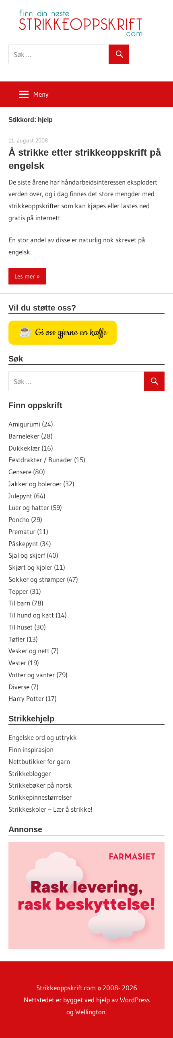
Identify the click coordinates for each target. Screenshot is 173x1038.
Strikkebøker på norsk (40, 785)
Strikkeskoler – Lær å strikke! (50, 809)
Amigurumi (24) (30, 424)
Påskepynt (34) (29, 543)
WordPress (135, 999)
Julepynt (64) (26, 496)
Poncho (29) (25, 519)
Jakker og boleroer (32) (41, 483)
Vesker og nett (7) (33, 650)
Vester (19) (23, 662)
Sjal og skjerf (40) (33, 555)
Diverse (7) (23, 687)
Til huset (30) (27, 627)
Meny (41, 94)
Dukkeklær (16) (30, 448)
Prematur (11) (28, 531)
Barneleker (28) (30, 436)
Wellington (90, 1012)
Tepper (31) (24, 591)
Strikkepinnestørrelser (40, 797)
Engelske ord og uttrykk (42, 737)
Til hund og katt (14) (37, 615)
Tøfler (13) (23, 639)
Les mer (24, 276)
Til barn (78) (25, 603)
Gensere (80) (26, 471)
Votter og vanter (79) (38, 674)
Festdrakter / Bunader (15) (46, 459)
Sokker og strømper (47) (43, 579)
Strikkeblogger (29, 773)
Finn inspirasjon (31, 749)
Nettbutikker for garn (39, 761)
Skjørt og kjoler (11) (36, 567)
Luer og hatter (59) (35, 507)
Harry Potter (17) (32, 698)
